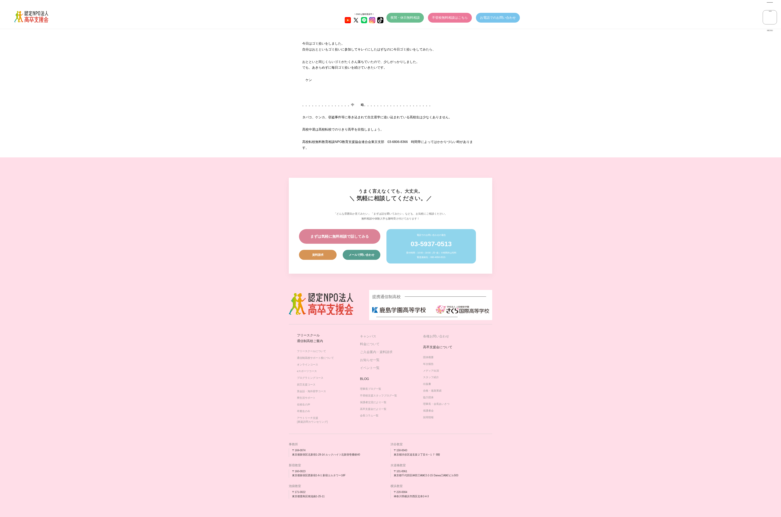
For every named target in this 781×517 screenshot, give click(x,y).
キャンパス (368, 336)
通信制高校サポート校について (315, 357)
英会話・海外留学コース (311, 391)
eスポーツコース (307, 371)
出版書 (427, 383)
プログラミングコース (310, 377)
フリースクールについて (311, 351)
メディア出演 (431, 370)
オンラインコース (307, 364)
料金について (370, 344)
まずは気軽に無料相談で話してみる (339, 236)
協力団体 (428, 397)
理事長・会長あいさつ (436, 403)
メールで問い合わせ (361, 254)
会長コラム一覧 (369, 415)
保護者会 (428, 410)
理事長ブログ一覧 (370, 388)
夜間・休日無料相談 (405, 17)
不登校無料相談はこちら (450, 17)
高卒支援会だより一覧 (373, 409)
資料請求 (318, 254)
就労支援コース (306, 384)
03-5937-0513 (431, 244)
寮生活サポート (306, 397)
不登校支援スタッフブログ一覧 (378, 395)
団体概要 (428, 357)
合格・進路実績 (432, 390)
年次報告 (428, 364)
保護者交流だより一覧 (373, 402)
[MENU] (770, 17)
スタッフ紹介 (431, 377)
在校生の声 (303, 404)
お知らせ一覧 (370, 360)
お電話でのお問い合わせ (498, 17)
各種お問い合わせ (436, 336)
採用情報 (428, 417)
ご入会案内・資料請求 (376, 352)
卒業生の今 (303, 411)
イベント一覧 (370, 368)
